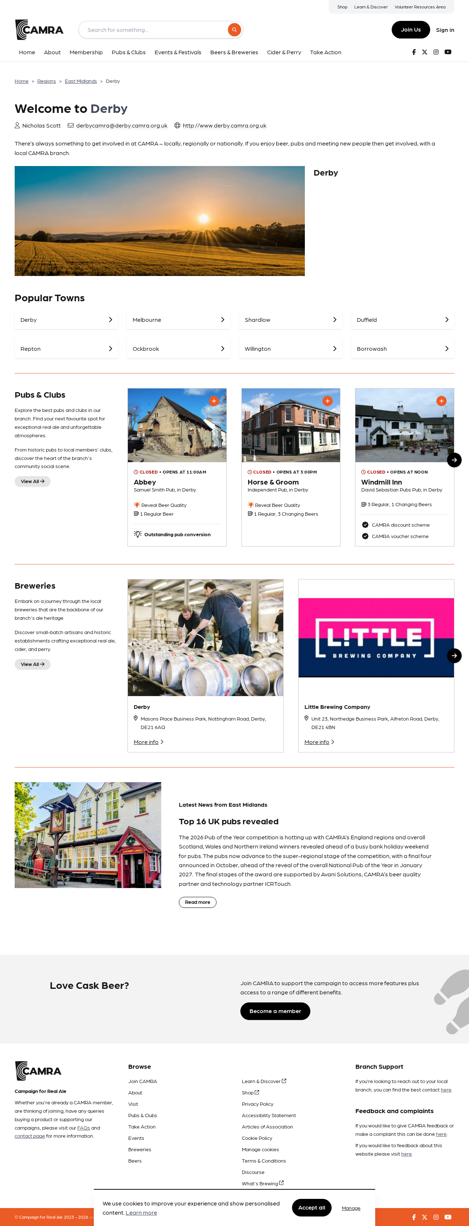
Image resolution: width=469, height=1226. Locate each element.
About (135, 1092)
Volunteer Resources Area (420, 6)
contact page (30, 1135)
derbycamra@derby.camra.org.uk (121, 125)
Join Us (411, 29)
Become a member (275, 1010)
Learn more (141, 1212)
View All (30, 481)
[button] (454, 460)
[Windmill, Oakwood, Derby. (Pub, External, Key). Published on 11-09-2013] (404, 467)
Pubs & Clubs (142, 1115)
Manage (351, 1208)
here (446, 1089)
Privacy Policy (257, 1104)
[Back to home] (39, 29)
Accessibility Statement (269, 1115)
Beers (135, 1160)
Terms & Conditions (264, 1160)
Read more (197, 902)
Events (136, 1138)
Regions (46, 81)
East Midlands (81, 81)
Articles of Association (267, 1126)
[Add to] (214, 401)
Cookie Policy (257, 1138)
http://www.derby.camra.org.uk (224, 125)
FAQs (83, 1127)
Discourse (253, 1172)
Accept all (311, 1207)
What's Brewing (260, 1183)
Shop (342, 6)
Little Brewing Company (337, 706)
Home (22, 81)
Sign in (445, 29)
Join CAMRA (142, 1081)
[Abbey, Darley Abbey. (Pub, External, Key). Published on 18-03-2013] (177, 467)
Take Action (142, 1126)
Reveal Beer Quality (163, 505)
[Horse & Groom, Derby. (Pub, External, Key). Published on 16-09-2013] (291, 467)
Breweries (139, 1149)
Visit (133, 1104)
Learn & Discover (371, 6)
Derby (142, 706)
